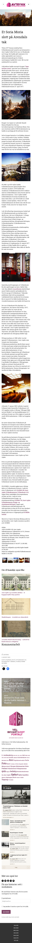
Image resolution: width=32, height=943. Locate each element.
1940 (23, 755)
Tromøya (11, 779)
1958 (5, 757)
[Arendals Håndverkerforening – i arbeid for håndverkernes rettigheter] (16, 629)
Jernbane (13, 764)
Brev (11, 760)
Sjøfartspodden (24, 775)
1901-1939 (16, 933)
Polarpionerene (21, 768)
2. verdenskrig (7, 755)
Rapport (8, 771)
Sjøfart (14, 774)
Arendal (11, 757)
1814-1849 (16, 928)
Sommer (18, 777)
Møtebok (25, 764)
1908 (14, 755)
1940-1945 (16, 935)
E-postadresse (6, 898)
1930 (21, 755)
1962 (7, 757)
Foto (14, 660)
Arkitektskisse (21, 757)
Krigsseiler (21, 764)
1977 (3, 660)
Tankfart (22, 777)
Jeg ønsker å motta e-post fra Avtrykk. (16, 906)
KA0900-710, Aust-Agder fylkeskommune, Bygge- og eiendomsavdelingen (16, 502)
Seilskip (13, 771)
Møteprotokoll (6, 766)
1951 (3, 757)
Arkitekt (15, 757)
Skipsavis (3, 777)
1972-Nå (16, 940)
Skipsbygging (9, 777)
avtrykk (6, 654)
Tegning (5, 779)
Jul (16, 764)
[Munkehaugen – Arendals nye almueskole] (16, 606)
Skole (14, 777)
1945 (29, 755)
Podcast (4, 768)
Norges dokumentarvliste (20, 766)
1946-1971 (16, 938)
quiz (4, 771)
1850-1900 (16, 930)
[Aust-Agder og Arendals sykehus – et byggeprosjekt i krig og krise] (16, 582)
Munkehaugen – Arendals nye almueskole (15, 617)
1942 (26, 755)
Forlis (27, 760)
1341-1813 (16, 925)
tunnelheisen (17, 289)
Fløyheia (8, 660)
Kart (18, 764)
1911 (18, 755)
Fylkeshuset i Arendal (9, 661)
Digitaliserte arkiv (19, 760)
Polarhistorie (12, 768)
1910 (16, 755)
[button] (5, 560)
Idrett (9, 764)
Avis (7, 760)
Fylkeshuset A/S (21, 660)
